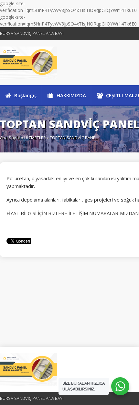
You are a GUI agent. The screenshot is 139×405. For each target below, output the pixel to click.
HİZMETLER (35, 137)
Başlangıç (25, 95)
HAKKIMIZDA (71, 95)
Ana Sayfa (10, 137)
